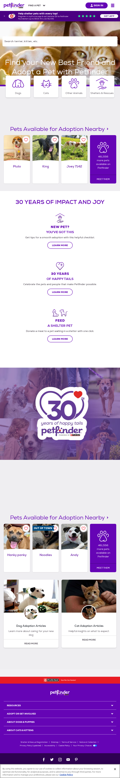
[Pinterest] (76, 759)
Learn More (60, 245)
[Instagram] (60, 759)
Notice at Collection (88, 742)
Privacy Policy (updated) (30, 745)
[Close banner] (4, 16)
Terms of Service (69, 742)
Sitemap (54, 742)
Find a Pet (34, 5)
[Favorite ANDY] (84, 528)
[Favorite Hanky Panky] (26, 528)
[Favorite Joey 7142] (84, 140)
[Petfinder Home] (14, 5)
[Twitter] (52, 759)
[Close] (115, 769)
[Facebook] (43, 759)
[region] (60, 771)
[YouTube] (68, 759)
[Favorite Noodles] (55, 528)
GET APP (109, 16)
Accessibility (49, 745)
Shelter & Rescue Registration (34, 742)
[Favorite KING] (55, 140)
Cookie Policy (64, 745)
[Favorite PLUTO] (26, 140)
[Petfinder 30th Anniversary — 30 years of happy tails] (60, 414)
